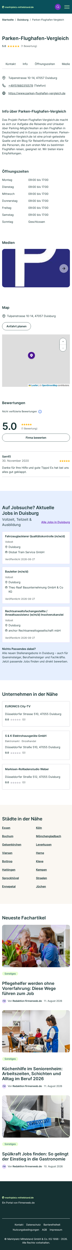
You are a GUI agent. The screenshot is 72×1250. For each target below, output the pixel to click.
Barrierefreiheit (52, 1224)
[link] (36, 548)
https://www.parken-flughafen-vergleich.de (36, 93)
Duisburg (22, 19)
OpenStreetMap (49, 385)
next (64, 268)
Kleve (39, 861)
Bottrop (7, 861)
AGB (44, 1229)
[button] (58, 7)
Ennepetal (9, 886)
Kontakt (19, 1224)
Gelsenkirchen (11, 844)
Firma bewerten (36, 437)
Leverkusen (44, 844)
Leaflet (34, 385)
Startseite (8, 19)
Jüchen (41, 886)
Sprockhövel (10, 878)
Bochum (7, 836)
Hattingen (8, 869)
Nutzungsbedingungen (26, 1229)
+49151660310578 (20, 85)
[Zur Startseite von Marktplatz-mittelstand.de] (18, 7)
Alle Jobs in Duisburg (55, 522)
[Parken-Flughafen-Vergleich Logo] (36, 268)
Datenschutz (33, 1224)
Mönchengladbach (48, 836)
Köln (39, 827)
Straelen (41, 878)
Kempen (41, 869)
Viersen (7, 853)
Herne (40, 853)
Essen (6, 827)
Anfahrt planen (16, 326)
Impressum (56, 1229)
